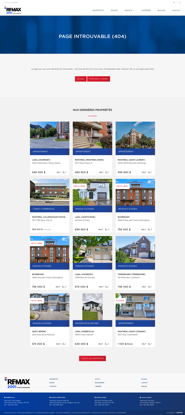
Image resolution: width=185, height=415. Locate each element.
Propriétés (98, 10)
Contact (176, 10)
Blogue (161, 10)
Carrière (146, 10)
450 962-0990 (148, 405)
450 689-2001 (58, 405)
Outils (97, 379)
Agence (128, 10)
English (144, 386)
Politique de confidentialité (80, 412)
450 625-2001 (13, 405)
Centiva (179, 412)
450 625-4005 (103, 405)
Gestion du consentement (117, 412)
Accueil (80, 79)
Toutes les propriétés (92, 358)
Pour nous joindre (98, 79)
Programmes (99, 382)
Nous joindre (12, 2)
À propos (52, 386)
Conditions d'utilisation (100, 412)
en (180, 2)
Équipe (114, 10)
